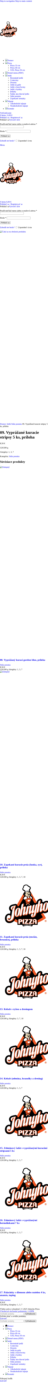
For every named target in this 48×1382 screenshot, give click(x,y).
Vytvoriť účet (14, 120)
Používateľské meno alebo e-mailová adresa (18, 124)
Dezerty (13, 82)
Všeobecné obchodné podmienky (13, 1311)
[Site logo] (8, 56)
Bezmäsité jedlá (16, 78)
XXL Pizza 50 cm (17, 70)
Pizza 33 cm (15, 65)
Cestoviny (14, 80)
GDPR (31, 1311)
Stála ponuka (15, 96)
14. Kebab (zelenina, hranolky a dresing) (21, 1078)
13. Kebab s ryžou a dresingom (16, 1009)
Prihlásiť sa (5, 136)
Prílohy (13, 92)
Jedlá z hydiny (16, 89)
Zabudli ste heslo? (7, 141)
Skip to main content (23, 1)
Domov (3, 424)
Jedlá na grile (15, 85)
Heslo (3, 131)
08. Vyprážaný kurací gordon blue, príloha (22, 660)
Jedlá (9, 424)
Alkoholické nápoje (18, 103)
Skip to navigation (7, 1)
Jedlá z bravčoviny (17, 87)
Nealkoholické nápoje (19, 106)
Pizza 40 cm (15, 68)
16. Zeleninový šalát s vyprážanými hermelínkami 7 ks (18, 1221)
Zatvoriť (3, 1318)
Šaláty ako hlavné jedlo (19, 94)
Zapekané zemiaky (17, 98)
